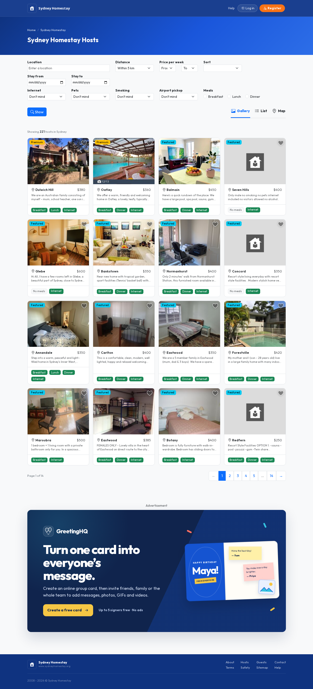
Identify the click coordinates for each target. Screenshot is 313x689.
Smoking (122, 90)
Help (278, 667)
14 (271, 475)
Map (281, 111)
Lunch (236, 97)
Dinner (255, 97)
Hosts (245, 662)
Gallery (243, 111)
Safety (245, 667)
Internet (34, 90)
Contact (280, 662)
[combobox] (68, 68)
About (230, 662)
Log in (250, 8)
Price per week (171, 62)
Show (39, 112)
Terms (230, 667)
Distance (122, 62)
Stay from (35, 76)
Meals (208, 90)
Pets (75, 90)
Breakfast (215, 97)
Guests (261, 662)
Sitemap (262, 667)
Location (34, 62)
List (264, 111)
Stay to (77, 76)
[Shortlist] (84, 143)
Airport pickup (171, 90)
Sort (207, 62)
